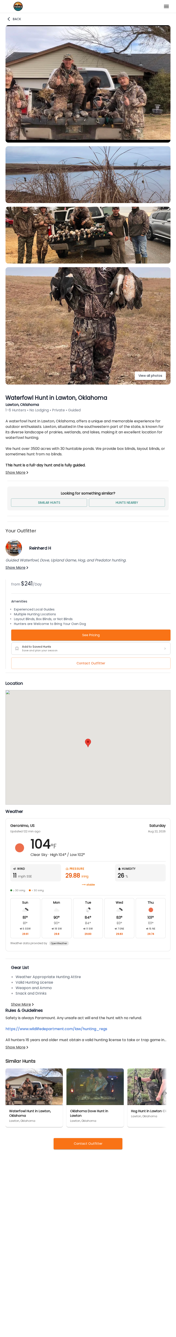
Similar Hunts (49, 502)
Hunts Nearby (127, 502)
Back (17, 19)
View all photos (150, 375)
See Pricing (91, 635)
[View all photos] (88, 383)
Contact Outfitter (91, 663)
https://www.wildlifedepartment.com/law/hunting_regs (56, 1029)
